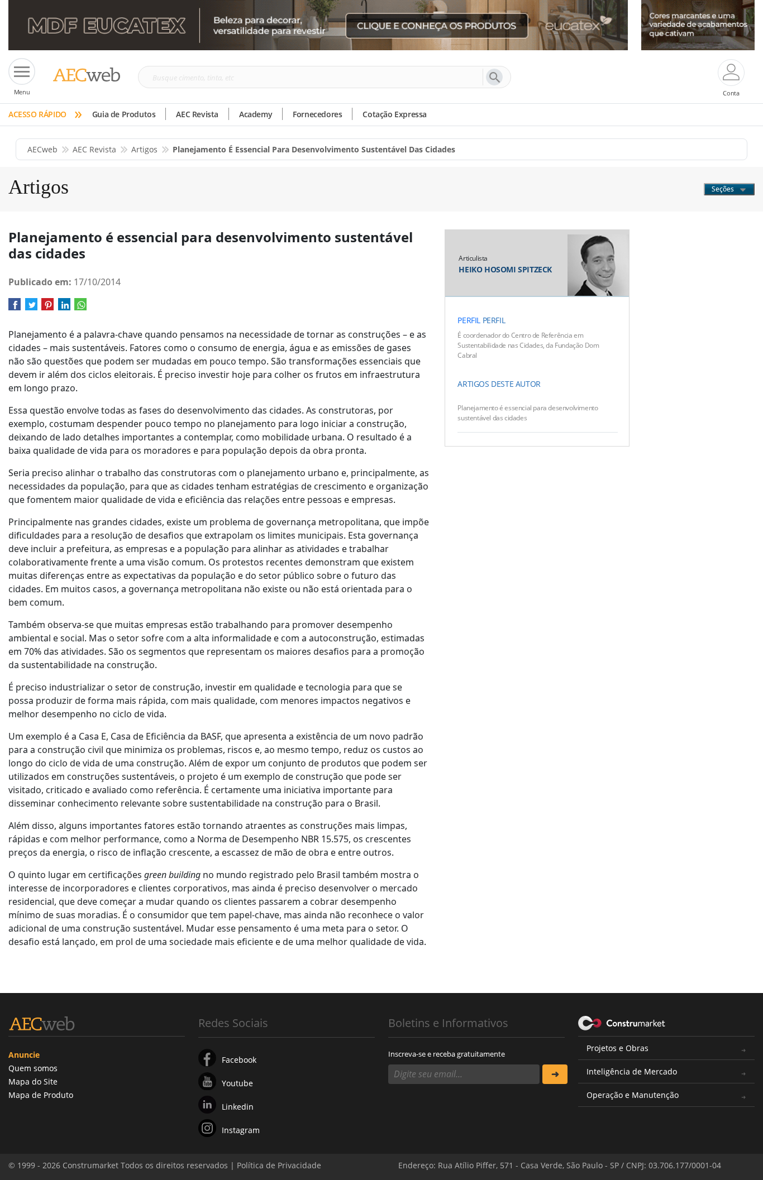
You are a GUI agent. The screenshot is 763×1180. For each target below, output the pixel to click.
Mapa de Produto (40, 1095)
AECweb (42, 149)
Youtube (237, 1083)
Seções (724, 189)
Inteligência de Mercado (631, 1071)
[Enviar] (555, 1074)
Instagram (241, 1130)
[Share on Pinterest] (47, 308)
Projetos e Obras (617, 1048)
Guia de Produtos (124, 114)
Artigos (144, 149)
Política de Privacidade (641, 1156)
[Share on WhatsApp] (80, 308)
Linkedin (238, 1106)
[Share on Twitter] (31, 308)
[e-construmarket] (622, 1022)
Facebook (239, 1059)
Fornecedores (317, 114)
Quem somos (33, 1068)
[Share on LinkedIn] (64, 308)
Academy (255, 114)
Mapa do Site (33, 1081)
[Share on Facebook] (14, 308)
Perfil (468, 320)
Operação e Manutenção (632, 1095)
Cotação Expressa (395, 114)
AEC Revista (197, 114)
